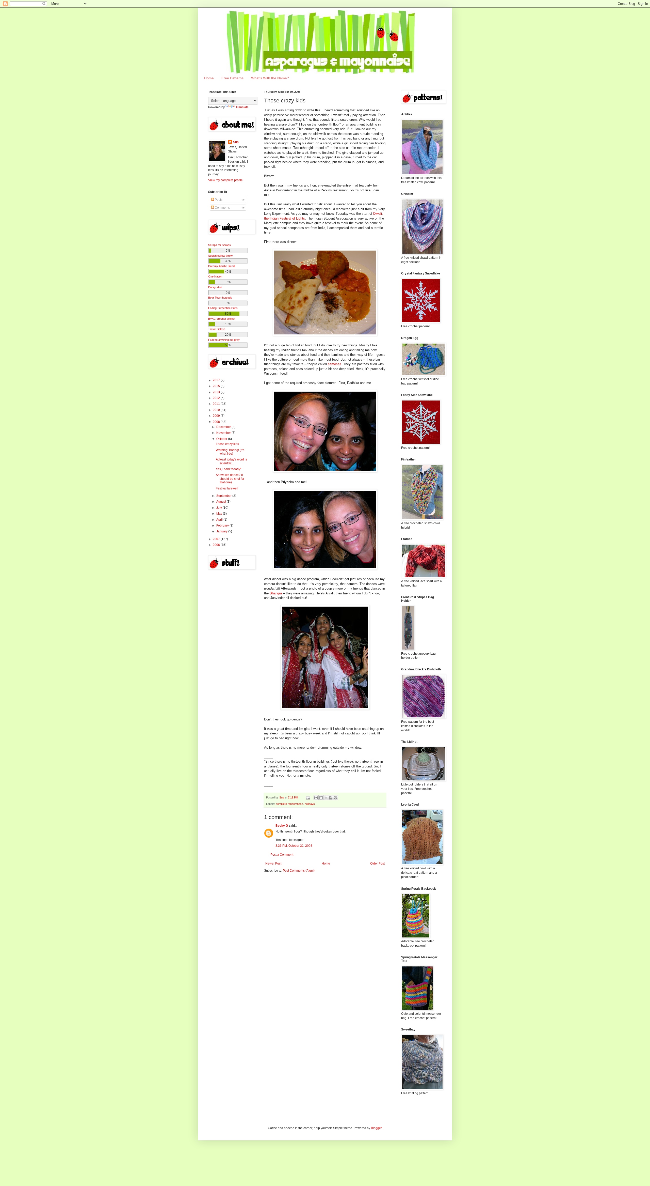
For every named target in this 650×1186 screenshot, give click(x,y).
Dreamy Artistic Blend (221, 266)
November (224, 433)
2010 (217, 410)
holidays (310, 803)
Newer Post (273, 863)
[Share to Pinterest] (335, 797)
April (219, 519)
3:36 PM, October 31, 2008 (293, 846)
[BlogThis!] (320, 797)
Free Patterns (232, 78)
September (224, 496)
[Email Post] (307, 797)
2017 (217, 380)
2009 (217, 416)
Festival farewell (227, 488)
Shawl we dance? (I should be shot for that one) (230, 478)
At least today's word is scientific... (231, 461)
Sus (236, 142)
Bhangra (276, 593)
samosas (334, 364)
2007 (217, 539)
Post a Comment (281, 854)
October (222, 439)
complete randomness (289, 803)
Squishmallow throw (220, 255)
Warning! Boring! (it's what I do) (230, 451)
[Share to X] (325, 797)
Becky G (281, 825)
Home (209, 78)
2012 (217, 398)
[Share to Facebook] (330, 797)
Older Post (377, 863)
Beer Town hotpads (220, 297)
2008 (217, 422)
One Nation (215, 276)
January (222, 531)
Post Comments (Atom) (299, 870)
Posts (218, 200)
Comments (222, 207)
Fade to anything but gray (224, 339)
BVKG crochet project (221, 318)
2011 (217, 404)
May (219, 513)
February (223, 525)
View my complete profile (225, 180)
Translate (242, 107)
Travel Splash (216, 329)
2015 (217, 386)
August (221, 501)
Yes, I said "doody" (228, 469)
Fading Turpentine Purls (223, 308)
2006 (217, 545)
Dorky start (215, 287)
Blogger (376, 1128)
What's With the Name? (270, 78)
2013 (217, 392)
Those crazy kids (227, 444)
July (219, 508)
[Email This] (316, 797)
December (224, 427)
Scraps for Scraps (219, 245)
